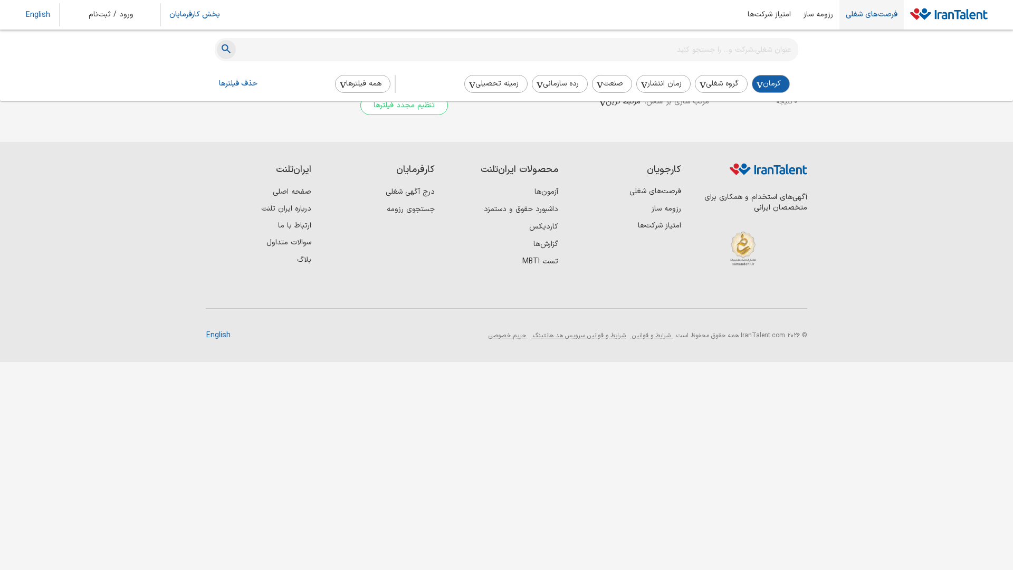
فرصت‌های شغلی (871, 15)
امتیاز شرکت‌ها (769, 15)
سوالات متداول (288, 242)
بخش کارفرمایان (194, 15)
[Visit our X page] (753, 290)
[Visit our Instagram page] (775, 290)
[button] (118, 15)
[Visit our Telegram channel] (731, 290)
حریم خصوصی (508, 335)
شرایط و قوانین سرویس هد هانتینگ (578, 335)
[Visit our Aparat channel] (710, 290)
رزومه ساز (818, 15)
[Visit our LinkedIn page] (796, 290)
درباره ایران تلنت (286, 208)
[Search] (226, 49)
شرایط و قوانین (651, 335)
